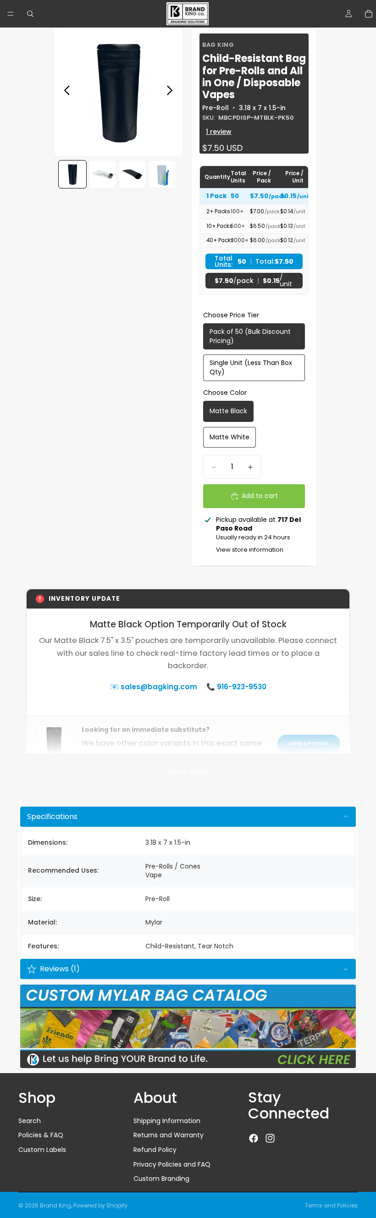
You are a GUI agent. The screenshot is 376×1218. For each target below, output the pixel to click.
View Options (308, 743)
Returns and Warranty (168, 1135)
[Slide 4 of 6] (162, 174)
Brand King (55, 1205)
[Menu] (10, 13)
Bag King (218, 45)
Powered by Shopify (100, 1205)
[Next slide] (172, 92)
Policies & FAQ (40, 1135)
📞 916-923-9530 (236, 687)
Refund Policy (155, 1149)
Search (29, 1120)
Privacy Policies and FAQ (171, 1164)
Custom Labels (42, 1149)
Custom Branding (161, 1178)
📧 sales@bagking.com (153, 687)
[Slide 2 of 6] (102, 174)
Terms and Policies (331, 1205)
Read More (188, 772)
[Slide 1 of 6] (72, 174)
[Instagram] (270, 1138)
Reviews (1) (60, 968)
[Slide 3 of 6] (132, 174)
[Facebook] (253, 1138)
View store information (249, 549)
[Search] (30, 14)
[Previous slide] (64, 92)
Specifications (52, 816)
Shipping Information (166, 1120)
